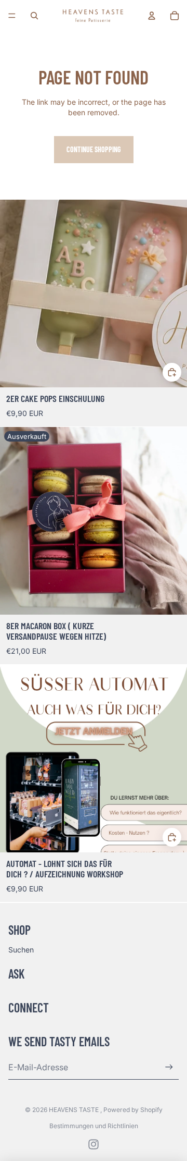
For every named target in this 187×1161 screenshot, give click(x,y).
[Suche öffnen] (34, 15)
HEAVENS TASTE (74, 1110)
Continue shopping (93, 149)
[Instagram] (93, 1144)
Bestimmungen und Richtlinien (93, 1126)
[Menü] (12, 16)
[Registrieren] (169, 1067)
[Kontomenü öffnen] (151, 15)
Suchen (21, 949)
